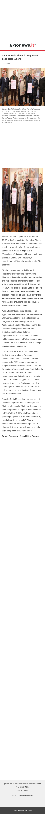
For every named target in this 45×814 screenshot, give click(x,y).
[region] (22, 20)
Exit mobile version (23, 810)
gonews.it (22, 45)
